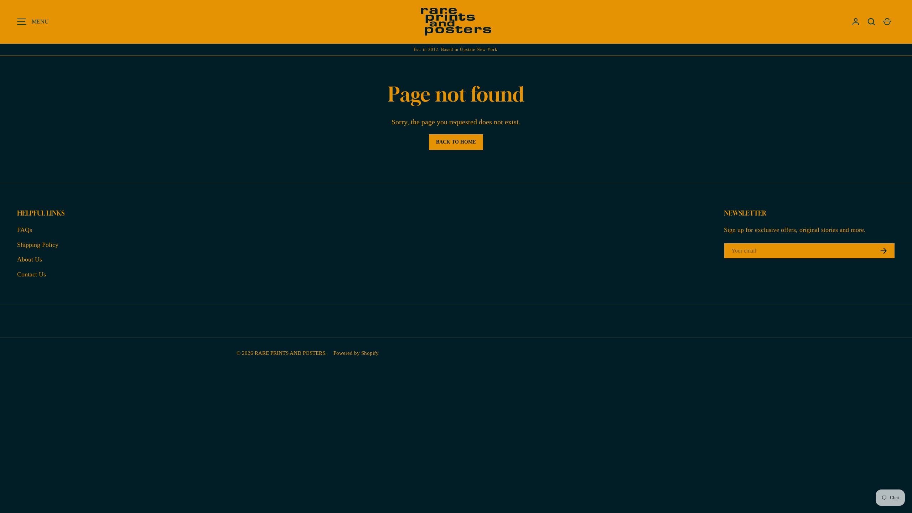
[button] (871, 22)
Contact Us (31, 274)
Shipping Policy (37, 244)
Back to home (456, 142)
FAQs (24, 229)
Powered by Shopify (356, 353)
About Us (29, 259)
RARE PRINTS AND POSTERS (290, 353)
